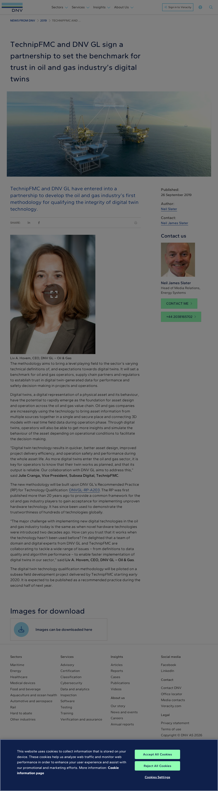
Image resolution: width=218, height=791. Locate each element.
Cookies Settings (157, 777)
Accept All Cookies (157, 754)
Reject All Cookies (157, 766)
